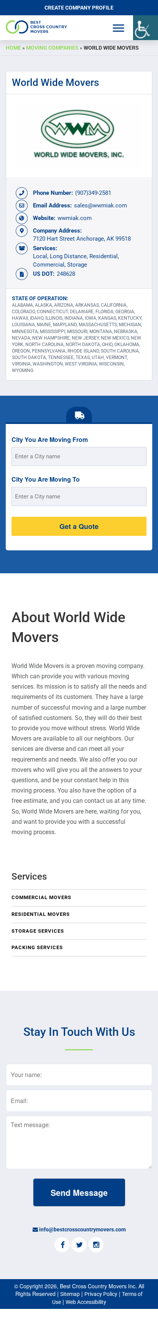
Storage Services (38, 931)
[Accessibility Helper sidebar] (145, 27)
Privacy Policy (100, 1294)
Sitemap (70, 1294)
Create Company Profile (79, 8)
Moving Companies (52, 48)
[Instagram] (95, 1245)
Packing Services (37, 947)
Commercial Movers (41, 897)
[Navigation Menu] (118, 28)
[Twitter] (79, 1245)
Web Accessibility (86, 1302)
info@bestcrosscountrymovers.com (82, 1229)
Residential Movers (41, 914)
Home (13, 48)
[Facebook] (62, 1245)
